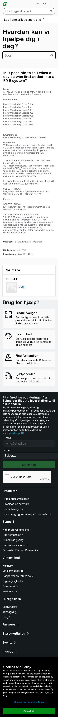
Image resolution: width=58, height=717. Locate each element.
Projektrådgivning (13, 540)
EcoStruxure (10, 606)
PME (22, 287)
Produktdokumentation (16, 498)
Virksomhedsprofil (13, 570)
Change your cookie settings (29, 702)
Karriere (8, 565)
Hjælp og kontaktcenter (17, 529)
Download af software (16, 504)
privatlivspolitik (16, 433)
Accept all (29, 711)
